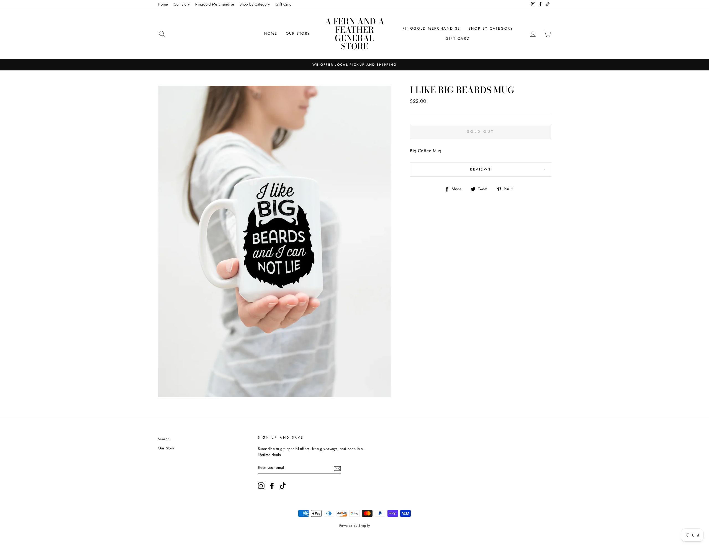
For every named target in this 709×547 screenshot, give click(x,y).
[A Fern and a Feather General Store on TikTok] (282, 485)
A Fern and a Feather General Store (354, 34)
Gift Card (284, 4)
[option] (354, 65)
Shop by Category (255, 4)
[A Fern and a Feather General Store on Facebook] (272, 485)
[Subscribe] (337, 468)
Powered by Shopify (354, 525)
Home (163, 4)
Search (163, 439)
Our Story (182, 4)
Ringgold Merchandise (214, 4)
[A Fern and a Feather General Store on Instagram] (261, 485)
